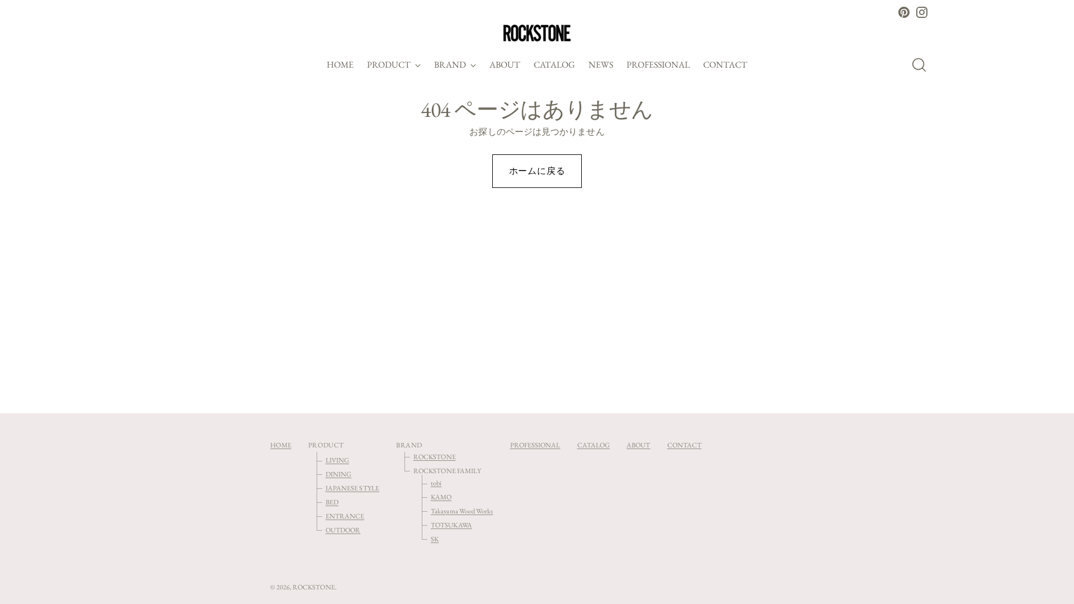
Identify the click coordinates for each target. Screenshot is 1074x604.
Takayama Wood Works (462, 511)
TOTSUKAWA (451, 525)
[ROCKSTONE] (537, 33)
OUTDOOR (343, 530)
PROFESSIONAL (535, 445)
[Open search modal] (922, 65)
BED (332, 502)
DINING (338, 474)
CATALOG (593, 445)
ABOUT (638, 445)
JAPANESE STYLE (352, 488)
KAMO (441, 497)
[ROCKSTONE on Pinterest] (904, 12)
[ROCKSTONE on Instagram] (922, 12)
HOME (280, 445)
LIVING (337, 460)
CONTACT (684, 445)
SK (435, 539)
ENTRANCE (345, 516)
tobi (436, 483)
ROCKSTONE (434, 456)
